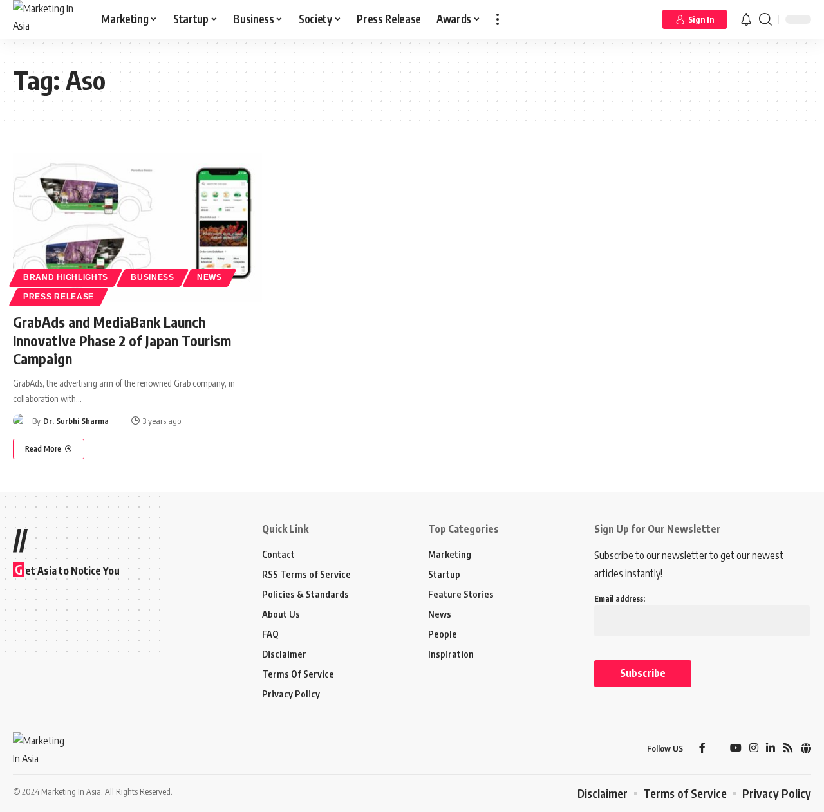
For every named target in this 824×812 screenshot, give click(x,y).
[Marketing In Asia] (46, 19)
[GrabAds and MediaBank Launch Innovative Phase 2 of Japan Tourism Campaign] (137, 227)
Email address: (619, 599)
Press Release (58, 296)
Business (152, 277)
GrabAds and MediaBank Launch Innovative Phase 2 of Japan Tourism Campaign (122, 340)
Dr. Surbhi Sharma (76, 421)
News (209, 277)
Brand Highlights (65, 277)
